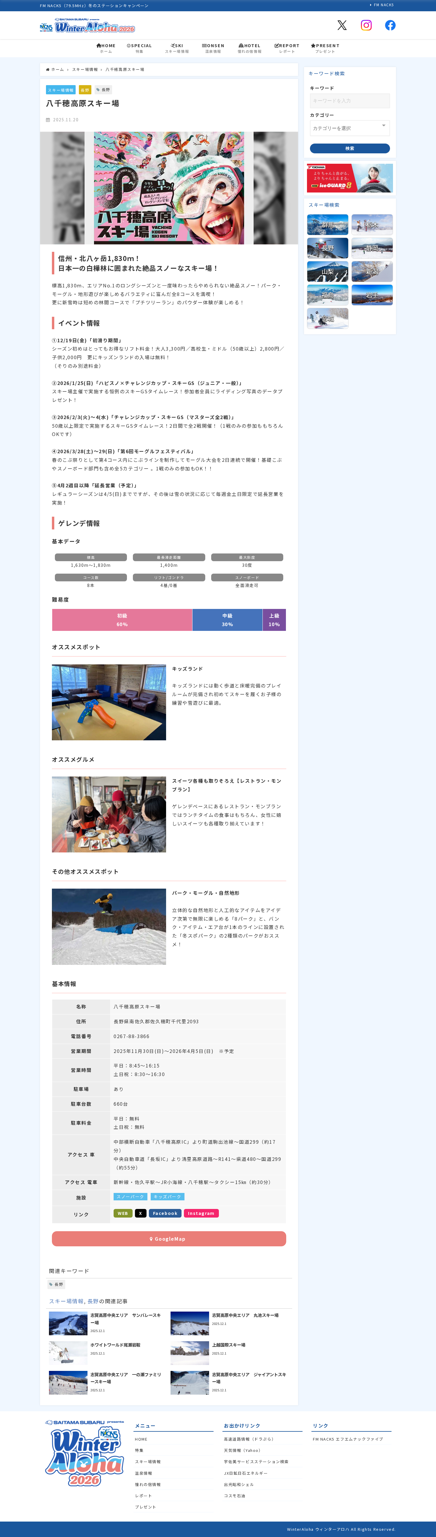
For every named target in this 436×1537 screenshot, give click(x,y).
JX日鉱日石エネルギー (246, 1473)
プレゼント (146, 1507)
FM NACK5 (384, 4)
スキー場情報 (61, 90)
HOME (141, 1439)
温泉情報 (143, 1473)
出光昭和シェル (239, 1484)
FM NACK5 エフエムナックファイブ (348, 1439)
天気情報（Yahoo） (243, 1450)
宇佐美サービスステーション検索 (256, 1461)
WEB (123, 1213)
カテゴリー (322, 115)
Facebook (165, 1213)
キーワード (322, 88)
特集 (139, 1450)
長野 (85, 90)
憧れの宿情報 (148, 1484)
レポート (143, 1495)
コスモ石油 (235, 1495)
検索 (350, 148)
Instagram (201, 1213)
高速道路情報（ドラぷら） (250, 1439)
